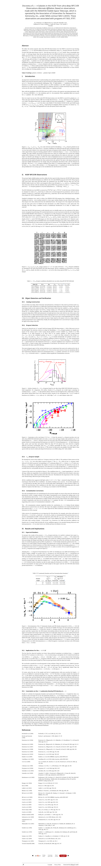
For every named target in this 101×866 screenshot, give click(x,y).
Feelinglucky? (43, 856)
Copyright (50, 864)
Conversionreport (50, 856)
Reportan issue (56, 856)
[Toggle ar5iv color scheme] (23, 864)
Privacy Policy (57, 864)
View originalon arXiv (63, 856)
